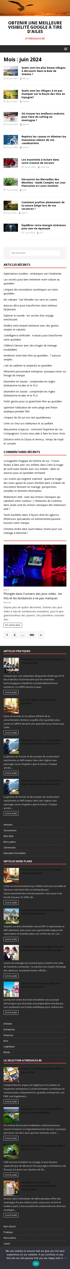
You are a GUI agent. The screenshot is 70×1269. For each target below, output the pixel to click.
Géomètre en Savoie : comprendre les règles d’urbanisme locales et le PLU (42, 742)
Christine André (12, 529)
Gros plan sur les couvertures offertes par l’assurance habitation (42, 1110)
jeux (6, 590)
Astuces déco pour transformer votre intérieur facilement (41, 871)
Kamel (26, 147)
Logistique (9, 1046)
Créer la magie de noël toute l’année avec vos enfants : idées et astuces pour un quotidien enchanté (33, 469)
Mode (7, 1052)
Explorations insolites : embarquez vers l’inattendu (32, 273)
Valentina (45, 167)
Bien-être (9, 836)
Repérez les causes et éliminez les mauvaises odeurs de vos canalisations (44, 140)
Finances (8, 1035)
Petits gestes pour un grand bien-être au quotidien (33, 401)
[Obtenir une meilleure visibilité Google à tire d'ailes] (35, 14)
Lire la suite (11, 692)
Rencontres (10, 1237)
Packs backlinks (13, 514)
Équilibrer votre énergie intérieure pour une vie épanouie (44, 226)
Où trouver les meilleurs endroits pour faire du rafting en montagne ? (43, 117)
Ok (36, 1263)
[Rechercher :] (35, 253)
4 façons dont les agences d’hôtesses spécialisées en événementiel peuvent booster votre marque (32, 519)
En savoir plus (12, 625)
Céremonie (10, 847)
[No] (65, 1258)
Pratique (8, 1232)
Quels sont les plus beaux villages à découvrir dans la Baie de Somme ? (44, 71)
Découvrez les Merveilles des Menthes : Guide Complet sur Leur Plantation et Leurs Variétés (44, 182)
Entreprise (9, 1029)
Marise (26, 78)
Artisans (8, 824)
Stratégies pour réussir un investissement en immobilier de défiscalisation (39, 1186)
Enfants (8, 1023)
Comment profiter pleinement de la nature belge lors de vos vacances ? (43, 205)
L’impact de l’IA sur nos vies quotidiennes (27, 417)
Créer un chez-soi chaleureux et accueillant (28, 423)
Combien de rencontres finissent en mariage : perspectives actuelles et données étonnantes (34, 487)
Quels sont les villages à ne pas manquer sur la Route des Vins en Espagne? (43, 94)
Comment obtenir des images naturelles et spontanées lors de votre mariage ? (43, 948)
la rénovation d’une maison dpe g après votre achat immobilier (43, 911)
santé (7, 1243)
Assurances (10, 830)
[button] (65, 48)
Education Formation (15, 853)
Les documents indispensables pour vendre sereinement (41, 985)
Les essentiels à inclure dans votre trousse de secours (40, 161)
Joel (24, 190)
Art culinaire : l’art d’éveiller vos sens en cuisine (30, 299)
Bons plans (10, 841)
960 (32, 635)
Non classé (10, 1226)
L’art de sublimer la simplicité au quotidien (28, 365)
